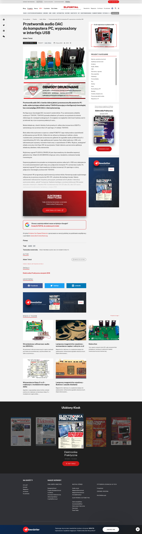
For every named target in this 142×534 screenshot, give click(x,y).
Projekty (30, 8)
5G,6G (24, 13)
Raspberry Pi (95, 98)
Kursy (36, 8)
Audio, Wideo (43, 19)
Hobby (93, 84)
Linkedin (78, 286)
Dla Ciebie (54, 8)
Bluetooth (74, 13)
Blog (24, 8)
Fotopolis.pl (100, 488)
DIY (79, 13)
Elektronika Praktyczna (78, 506)
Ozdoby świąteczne (97, 93)
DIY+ (40, 8)
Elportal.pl (75, 508)
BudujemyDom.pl (52, 488)
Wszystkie (115, 13)
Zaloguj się (114, 1)
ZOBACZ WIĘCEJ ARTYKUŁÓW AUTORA (33, 263)
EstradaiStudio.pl (76, 494)
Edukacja (93, 76)
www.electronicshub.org (39, 236)
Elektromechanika (86, 13)
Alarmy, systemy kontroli (98, 59)
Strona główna (26, 19)
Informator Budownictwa (54, 494)
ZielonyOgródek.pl (52, 497)
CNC (92, 69)
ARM (50, 13)
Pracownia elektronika (97, 96)
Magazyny (93, 8)
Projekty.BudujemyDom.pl (54, 490)
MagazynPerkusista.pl (78, 492)
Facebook (34, 286)
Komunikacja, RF (96, 89)
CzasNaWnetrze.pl (53, 499)
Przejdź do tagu (115, 315)
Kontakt (25, 487)
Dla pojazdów (95, 74)
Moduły (93, 91)
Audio (54, 13)
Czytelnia (47, 8)
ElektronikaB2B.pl (77, 501)
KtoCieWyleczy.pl (101, 495)
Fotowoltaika (107, 13)
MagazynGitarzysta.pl (78, 490)
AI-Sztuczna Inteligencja (35, 13)
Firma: (25, 240)
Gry (92, 81)
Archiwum (100, 8)
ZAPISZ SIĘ (111, 529)
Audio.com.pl (75, 488)
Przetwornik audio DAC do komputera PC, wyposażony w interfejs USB (66, 19)
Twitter (56, 286)
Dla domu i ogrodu (96, 71)
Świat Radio (75, 510)
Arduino (45, 13)
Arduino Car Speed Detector (38, 233)
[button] (42, 432)
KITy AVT (25, 485)
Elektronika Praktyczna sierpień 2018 (36, 273)
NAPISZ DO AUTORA (79, 259)
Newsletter (87, 8)
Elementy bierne (97, 13)
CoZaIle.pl (50, 492)
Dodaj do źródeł (29, 43)
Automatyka (60, 13)
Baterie (67, 13)
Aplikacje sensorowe (97, 61)
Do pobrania (107, 8)
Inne (92, 86)
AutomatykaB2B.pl (77, 504)
